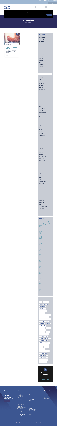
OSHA (46, 336)
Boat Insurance (41, 43)
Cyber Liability (41, 64)
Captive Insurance (42, 308)
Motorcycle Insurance (42, 135)
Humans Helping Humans (43, 114)
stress (40, 185)
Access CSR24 (41, 0)
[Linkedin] (9, 401)
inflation (40, 121)
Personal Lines (41, 146)
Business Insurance (31, 398)
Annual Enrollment (42, 37)
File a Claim (50, 0)
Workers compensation (42, 210)
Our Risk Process (31, 395)
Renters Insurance (42, 164)
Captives (30, 396)
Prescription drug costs (42, 150)
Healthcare (40, 102)
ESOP (40, 81)
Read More (7, 55)
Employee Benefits (42, 75)
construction (41, 60)
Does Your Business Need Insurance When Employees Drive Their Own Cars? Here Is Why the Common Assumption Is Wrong (47, 249)
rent (39, 162)
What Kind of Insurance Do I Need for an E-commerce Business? (11, 47)
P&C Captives (42, 338)
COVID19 (40, 62)
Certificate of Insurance (32, 409)
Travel (40, 198)
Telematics (40, 192)
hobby (40, 106)
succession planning (42, 187)
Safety (40, 177)
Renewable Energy (42, 160)
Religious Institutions (42, 156)
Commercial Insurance (42, 52)
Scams (40, 179)
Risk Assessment (41, 171)
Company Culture (42, 56)
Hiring (40, 104)
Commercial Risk (41, 54)
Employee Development (43, 77)
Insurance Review (42, 123)
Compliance (41, 58)
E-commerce (41, 73)
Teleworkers (41, 194)
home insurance (41, 110)
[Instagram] (52, 3)
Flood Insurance (41, 93)
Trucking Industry (42, 200)
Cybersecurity (41, 66)
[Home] (7, 7)
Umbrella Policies (41, 202)
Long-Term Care (41, 129)
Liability (40, 125)
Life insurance (41, 127)
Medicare (40, 131)
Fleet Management (42, 91)
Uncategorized (41, 204)
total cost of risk (41, 196)
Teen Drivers (42, 355)
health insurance (41, 100)
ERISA (40, 79)
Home (26, 22)
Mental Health (41, 133)
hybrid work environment (43, 116)
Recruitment (41, 154)
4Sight (41, 302)
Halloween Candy (42, 98)
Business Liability (42, 306)
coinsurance (41, 50)
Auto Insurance (41, 41)
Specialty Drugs (41, 183)
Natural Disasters (41, 139)
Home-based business (42, 112)
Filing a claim (41, 87)
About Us (30, 394)
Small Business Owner (42, 181)
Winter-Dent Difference (43, 206)
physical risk (41, 148)
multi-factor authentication (43, 137)
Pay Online (45, 0)
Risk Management (42, 173)
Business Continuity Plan (43, 45)
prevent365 (41, 342)
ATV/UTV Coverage (42, 39)
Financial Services (42, 89)
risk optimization (41, 175)
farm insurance (41, 83)
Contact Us (49, 14)
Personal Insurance (31, 399)
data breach (41, 68)
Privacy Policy (39, 422)
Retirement (41, 169)
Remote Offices (41, 158)
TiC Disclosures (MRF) (32, 410)
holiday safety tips (42, 108)
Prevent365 (41, 152)
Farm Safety (41, 85)
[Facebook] (5, 401)
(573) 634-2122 (45, 379)
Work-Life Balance (42, 208)
